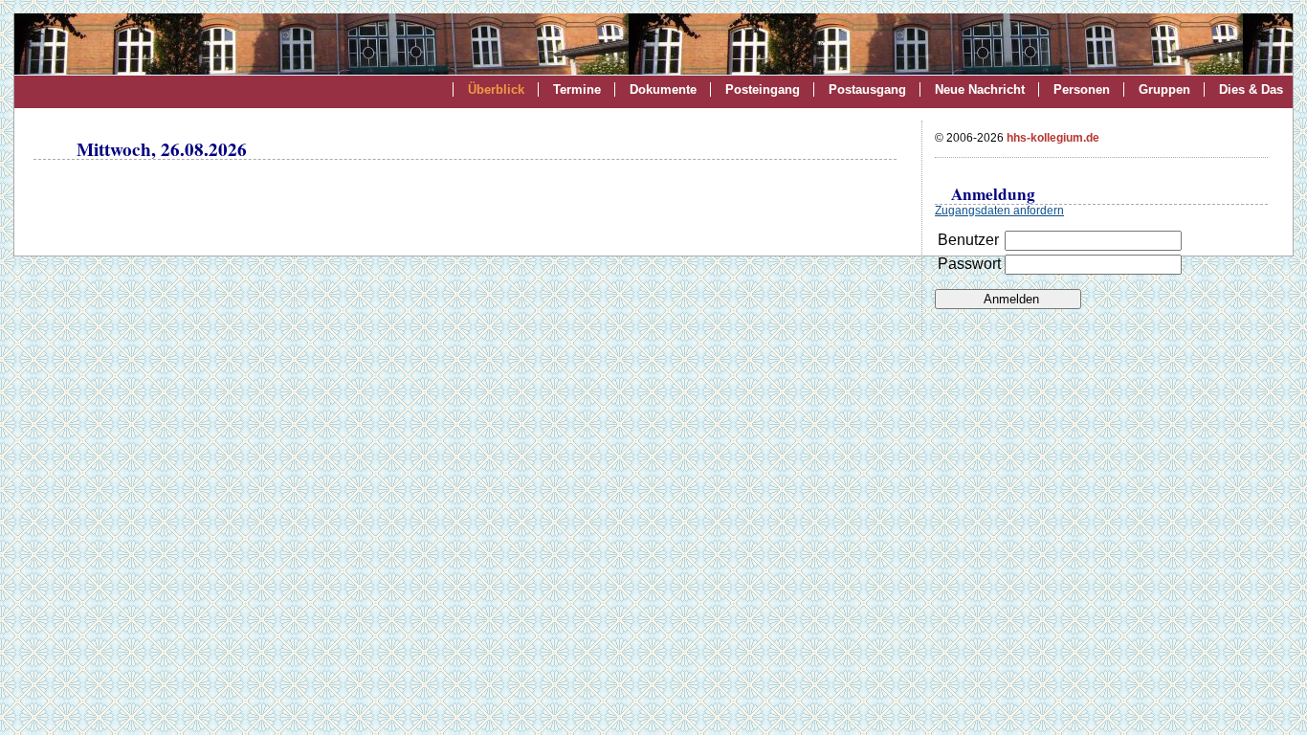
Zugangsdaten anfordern (999, 210)
